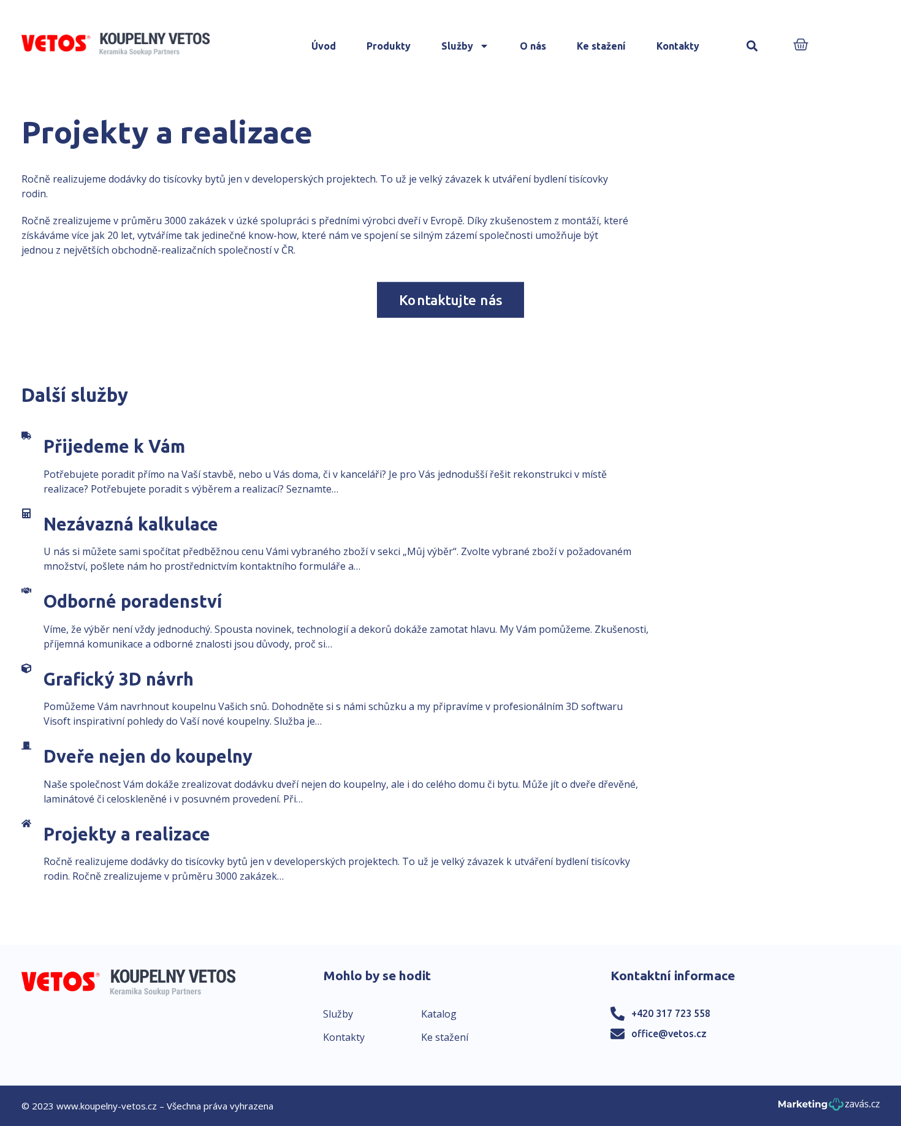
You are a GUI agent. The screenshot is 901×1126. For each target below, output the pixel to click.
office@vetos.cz (669, 1033)
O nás (533, 45)
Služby (457, 45)
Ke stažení (601, 45)
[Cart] (800, 46)
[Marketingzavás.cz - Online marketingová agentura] (829, 1108)
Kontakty (677, 45)
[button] (752, 46)
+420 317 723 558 (670, 1013)
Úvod (323, 45)
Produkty (389, 45)
